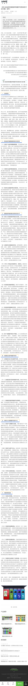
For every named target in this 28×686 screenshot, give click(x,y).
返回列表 (15, 607)
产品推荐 (3, 611)
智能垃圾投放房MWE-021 (7, 623)
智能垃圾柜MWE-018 (7, 636)
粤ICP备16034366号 (16, 677)
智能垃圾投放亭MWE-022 (21, 623)
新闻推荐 (3, 640)
